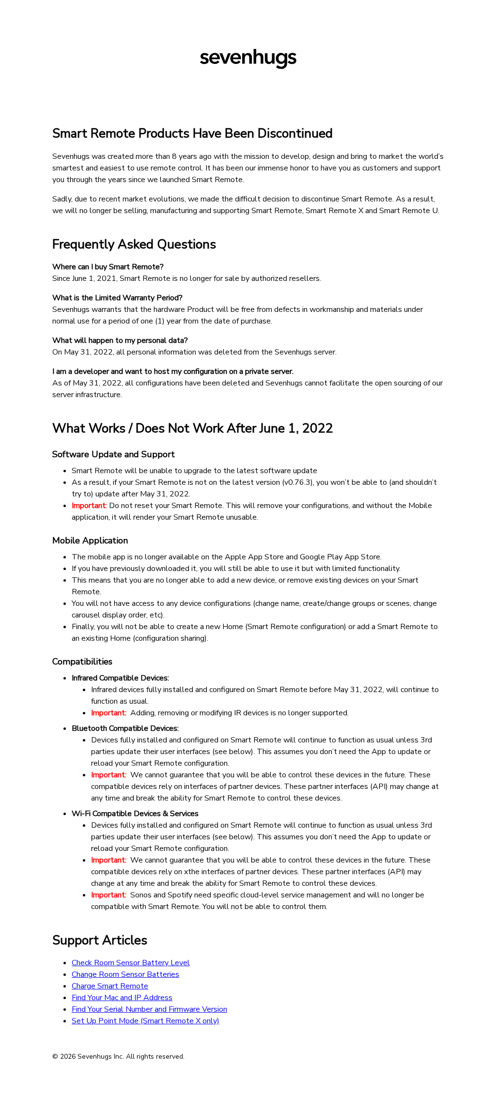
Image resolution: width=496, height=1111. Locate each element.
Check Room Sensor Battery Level (131, 962)
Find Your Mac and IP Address (122, 997)
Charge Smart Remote (110, 986)
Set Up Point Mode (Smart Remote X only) (145, 1021)
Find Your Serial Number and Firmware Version (149, 1009)
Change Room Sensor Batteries (125, 974)
